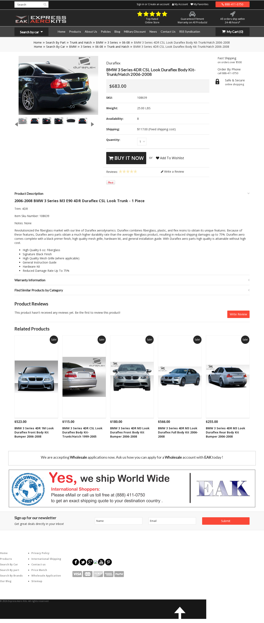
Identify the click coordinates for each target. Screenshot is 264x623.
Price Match (39, 570)
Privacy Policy (40, 553)
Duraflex (113, 63)
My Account (181, 4)
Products (6, 559)
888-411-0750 (233, 4)
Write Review (238, 314)
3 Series (112, 42)
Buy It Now (128, 157)
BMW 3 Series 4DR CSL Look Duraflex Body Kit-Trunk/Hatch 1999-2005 (82, 432)
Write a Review (173, 171)
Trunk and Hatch (81, 42)
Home (37, 42)
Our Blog (5, 581)
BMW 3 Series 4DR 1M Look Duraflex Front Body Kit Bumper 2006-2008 (34, 432)
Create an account (158, 4)
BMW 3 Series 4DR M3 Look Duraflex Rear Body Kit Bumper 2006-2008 (225, 432)
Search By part (9, 570)
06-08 (126, 42)
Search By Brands (11, 575)
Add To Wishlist (171, 158)
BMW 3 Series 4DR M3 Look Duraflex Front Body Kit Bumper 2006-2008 (130, 432)
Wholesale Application (46, 575)
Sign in (140, 4)
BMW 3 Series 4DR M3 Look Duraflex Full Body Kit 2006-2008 (178, 432)
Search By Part (56, 42)
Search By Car (55, 47)
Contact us (38, 564)
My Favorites (200, 4)
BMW (99, 42)
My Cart (234, 31)
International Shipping (46, 559)
